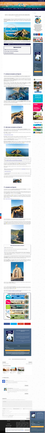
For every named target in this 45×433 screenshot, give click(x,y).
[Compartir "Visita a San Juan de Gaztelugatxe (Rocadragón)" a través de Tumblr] (17, 359)
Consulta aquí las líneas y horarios (8, 134)
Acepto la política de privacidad (10, 348)
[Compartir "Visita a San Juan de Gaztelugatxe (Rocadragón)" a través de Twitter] (14, 359)
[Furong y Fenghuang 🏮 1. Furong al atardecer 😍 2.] (35, 82)
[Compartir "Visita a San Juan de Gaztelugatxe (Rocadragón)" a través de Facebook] (12, 359)
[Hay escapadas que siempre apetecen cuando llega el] (35, 88)
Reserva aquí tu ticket (8, 171)
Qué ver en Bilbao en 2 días (13, 372)
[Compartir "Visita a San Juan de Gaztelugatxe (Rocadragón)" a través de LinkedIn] (19, 359)
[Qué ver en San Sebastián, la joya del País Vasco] (21, 369)
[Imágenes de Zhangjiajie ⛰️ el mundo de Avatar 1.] (38, 82)
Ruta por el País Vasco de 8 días (6, 372)
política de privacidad (11, 415)
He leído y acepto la (8, 416)
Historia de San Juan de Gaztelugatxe (12, 49)
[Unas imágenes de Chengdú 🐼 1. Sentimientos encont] (35, 85)
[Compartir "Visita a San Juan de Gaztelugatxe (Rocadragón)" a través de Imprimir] (25, 359)
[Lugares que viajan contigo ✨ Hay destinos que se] (40, 88)
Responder (26, 385)
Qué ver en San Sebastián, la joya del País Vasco (20, 373)
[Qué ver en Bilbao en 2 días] (13, 369)
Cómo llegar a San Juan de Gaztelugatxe (11, 51)
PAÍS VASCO (16, 16)
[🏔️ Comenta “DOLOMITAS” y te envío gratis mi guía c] (38, 88)
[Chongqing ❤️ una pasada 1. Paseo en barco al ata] (40, 82)
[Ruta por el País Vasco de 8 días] (6, 369)
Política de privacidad (10, 416)
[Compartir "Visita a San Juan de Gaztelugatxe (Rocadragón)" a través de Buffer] (21, 359)
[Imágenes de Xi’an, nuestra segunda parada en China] (38, 85)
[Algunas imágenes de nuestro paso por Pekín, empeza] (40, 85)
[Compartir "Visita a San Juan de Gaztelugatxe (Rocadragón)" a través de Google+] (15, 359)
